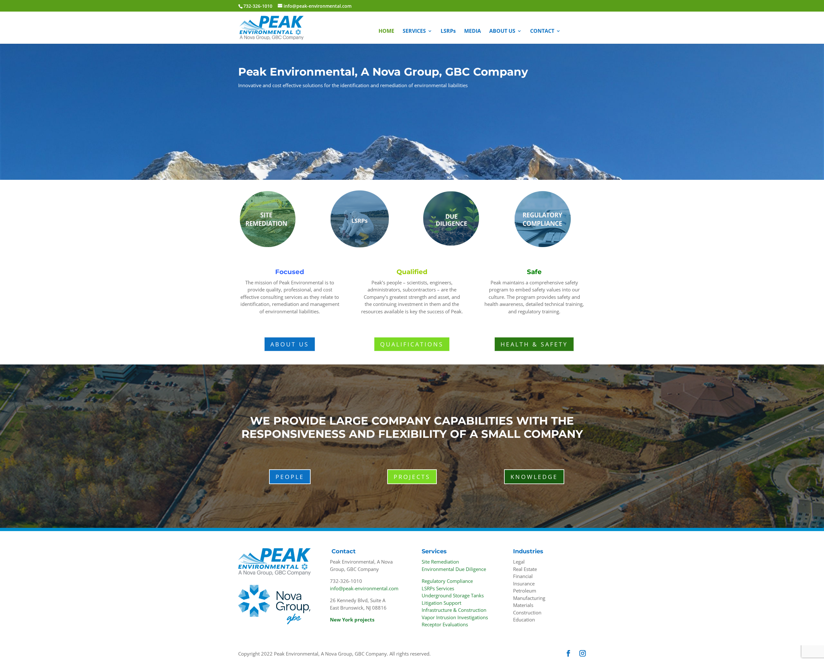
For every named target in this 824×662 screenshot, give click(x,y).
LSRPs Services (438, 588)
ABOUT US (502, 31)
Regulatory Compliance (447, 581)
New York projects (352, 619)
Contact (344, 551)
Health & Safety (534, 344)
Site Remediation (440, 561)
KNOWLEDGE (534, 477)
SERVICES (414, 31)
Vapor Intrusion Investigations (455, 617)
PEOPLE (290, 477)
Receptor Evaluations (445, 624)
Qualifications (412, 344)
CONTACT (542, 31)
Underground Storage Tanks (453, 595)
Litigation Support (441, 603)
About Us (289, 344)
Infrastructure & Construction (454, 610)
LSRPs (448, 31)
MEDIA (472, 31)
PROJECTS (412, 477)
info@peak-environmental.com (364, 588)
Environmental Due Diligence (454, 569)
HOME (386, 31)
